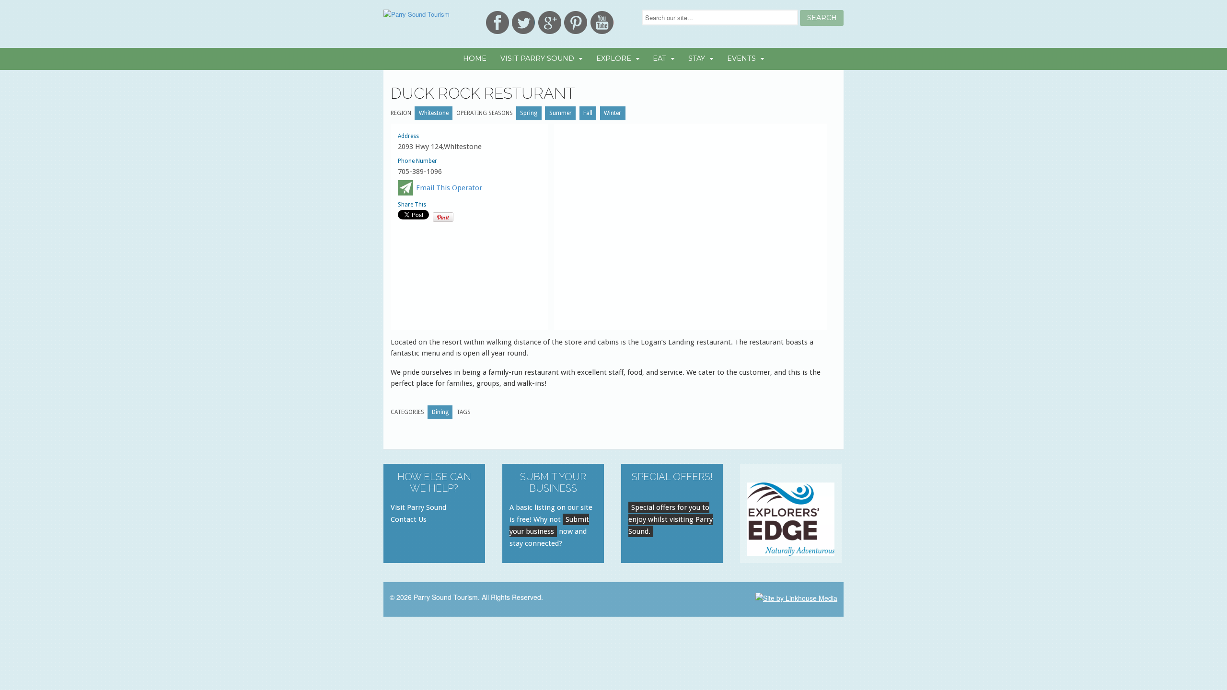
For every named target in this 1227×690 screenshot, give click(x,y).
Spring (528, 113)
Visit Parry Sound (537, 58)
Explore (613, 58)
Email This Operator (449, 188)
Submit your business (549, 525)
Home (474, 58)
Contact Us (409, 519)
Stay (696, 58)
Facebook (497, 22)
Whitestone (434, 113)
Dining (440, 412)
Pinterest (575, 22)
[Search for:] (721, 17)
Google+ (549, 22)
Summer (560, 113)
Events (741, 58)
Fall (587, 113)
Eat (659, 58)
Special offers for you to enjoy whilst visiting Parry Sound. (670, 519)
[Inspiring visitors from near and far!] (416, 14)
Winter (612, 113)
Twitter (523, 22)
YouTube (602, 22)
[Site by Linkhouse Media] (796, 597)
